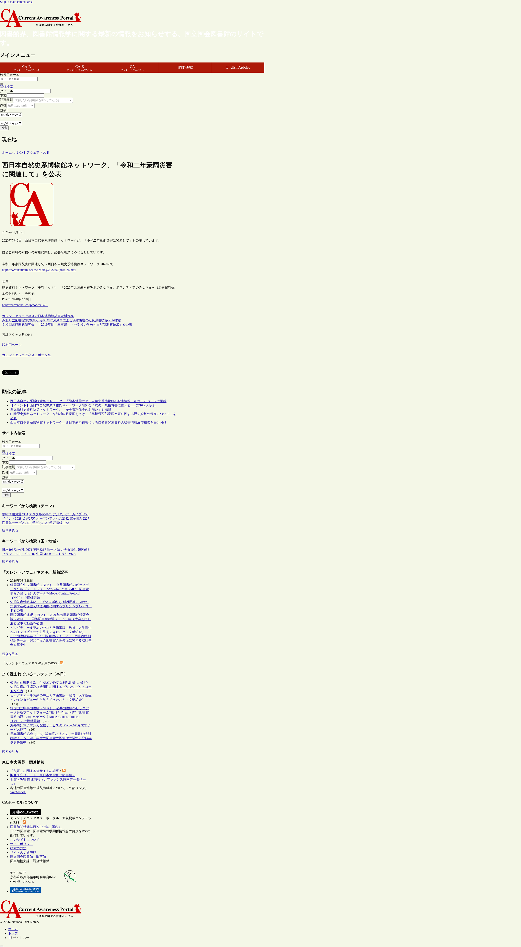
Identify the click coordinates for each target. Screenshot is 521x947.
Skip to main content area (16, 1)
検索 (4, 127)
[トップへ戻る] (1, 946)
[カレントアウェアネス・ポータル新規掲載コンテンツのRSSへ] (24, 822)
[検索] (1, 84)
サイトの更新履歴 (23, 852)
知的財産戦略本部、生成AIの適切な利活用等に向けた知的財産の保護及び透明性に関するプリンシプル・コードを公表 (51, 606)
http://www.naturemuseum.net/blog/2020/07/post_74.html (39, 270)
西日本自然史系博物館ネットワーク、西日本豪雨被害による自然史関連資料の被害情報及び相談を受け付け (88, 422)
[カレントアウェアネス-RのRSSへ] (61, 663)
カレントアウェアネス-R (20, 316)
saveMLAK (18, 792)
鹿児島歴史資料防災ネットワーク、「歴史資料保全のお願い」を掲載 (60, 409)
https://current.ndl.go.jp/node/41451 (25, 305)
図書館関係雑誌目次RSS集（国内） (36, 827)
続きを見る (10, 530)
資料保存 (67, 316)
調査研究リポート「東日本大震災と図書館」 (42, 775)
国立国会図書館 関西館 (28, 856)
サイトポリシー (21, 844)
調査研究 (185, 68)
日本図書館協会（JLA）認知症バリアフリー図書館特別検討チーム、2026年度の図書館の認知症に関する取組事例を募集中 (51, 640)
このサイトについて (24, 839)
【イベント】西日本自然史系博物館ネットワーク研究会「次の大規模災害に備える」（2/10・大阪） (83, 405)
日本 (41, 316)
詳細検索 (6, 87)
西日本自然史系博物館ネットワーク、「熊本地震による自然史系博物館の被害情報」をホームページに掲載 (88, 401)
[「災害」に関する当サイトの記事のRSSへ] (64, 771)
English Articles (238, 67)
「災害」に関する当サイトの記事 (34, 771)
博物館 (49, 316)
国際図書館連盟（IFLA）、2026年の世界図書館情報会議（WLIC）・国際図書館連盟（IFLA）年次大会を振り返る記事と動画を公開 (50, 619)
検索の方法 (18, 848)
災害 (57, 316)
